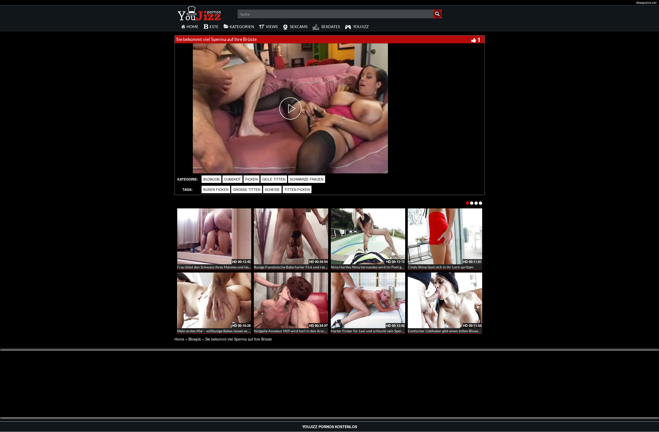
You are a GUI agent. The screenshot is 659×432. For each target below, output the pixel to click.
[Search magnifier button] (437, 14)
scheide (272, 189)
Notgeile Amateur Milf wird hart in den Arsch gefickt (296, 331)
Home (179, 339)
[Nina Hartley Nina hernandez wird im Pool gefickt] (368, 236)
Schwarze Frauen (306, 179)
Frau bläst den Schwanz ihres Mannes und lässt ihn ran (220, 267)
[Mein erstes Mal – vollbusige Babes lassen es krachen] (214, 300)
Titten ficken (297, 189)
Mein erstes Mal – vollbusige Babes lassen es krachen (219, 331)
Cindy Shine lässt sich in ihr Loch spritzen (440, 267)
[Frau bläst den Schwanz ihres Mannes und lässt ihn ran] (214, 236)
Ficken (251, 179)
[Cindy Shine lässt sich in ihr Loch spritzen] (445, 236)
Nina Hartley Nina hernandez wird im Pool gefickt (370, 267)
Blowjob (211, 179)
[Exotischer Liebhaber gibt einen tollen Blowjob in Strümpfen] (445, 300)
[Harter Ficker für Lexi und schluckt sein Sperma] (368, 300)
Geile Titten (273, 179)
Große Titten (246, 189)
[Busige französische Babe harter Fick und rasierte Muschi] (291, 236)
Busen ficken (215, 189)
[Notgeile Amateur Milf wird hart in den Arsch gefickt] (291, 300)
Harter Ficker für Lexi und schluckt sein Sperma (368, 331)
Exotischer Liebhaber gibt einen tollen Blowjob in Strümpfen (456, 331)
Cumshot (232, 179)
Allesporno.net (646, 2)
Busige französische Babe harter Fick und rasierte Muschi (299, 267)
